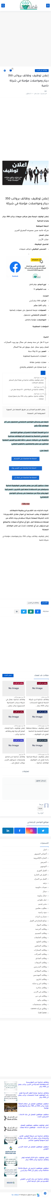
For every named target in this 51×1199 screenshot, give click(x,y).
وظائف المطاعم (41, 971)
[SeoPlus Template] (38, 1195)
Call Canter (42, 1013)
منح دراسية (42, 912)
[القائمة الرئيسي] (48, 5)
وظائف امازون (41, 979)
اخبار (45, 850)
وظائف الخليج (41, 942)
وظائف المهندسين (40, 975)
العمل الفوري (42, 870)
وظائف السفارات (40, 950)
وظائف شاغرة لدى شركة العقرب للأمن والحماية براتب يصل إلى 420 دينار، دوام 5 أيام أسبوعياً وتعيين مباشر (33, 1138)
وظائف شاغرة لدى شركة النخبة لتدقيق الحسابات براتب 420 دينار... (39, 703)
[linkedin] (8, 831)
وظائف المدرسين (40, 967)
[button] (38, 611)
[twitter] (43, 831)
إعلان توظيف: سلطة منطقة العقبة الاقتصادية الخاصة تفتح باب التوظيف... (37, 732)
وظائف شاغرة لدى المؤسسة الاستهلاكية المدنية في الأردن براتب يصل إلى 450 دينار (33, 1085)
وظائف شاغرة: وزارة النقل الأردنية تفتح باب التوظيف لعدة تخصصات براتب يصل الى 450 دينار (33, 1095)
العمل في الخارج (40, 875)
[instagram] (31, 831)
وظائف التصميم (41, 933)
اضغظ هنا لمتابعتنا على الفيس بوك (23, 468)
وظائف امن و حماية (39, 983)
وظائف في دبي (41, 996)
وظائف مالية (42, 1000)
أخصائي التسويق (40, 854)
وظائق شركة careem (39, 1008)
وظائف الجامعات (40, 937)
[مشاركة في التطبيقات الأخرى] (17, 611)
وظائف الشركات (40, 954)
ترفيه (45, 883)
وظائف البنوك (41, 925)
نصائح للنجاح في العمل (38, 921)
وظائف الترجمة (41, 929)
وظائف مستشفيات (40, 1004)
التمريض (43, 862)
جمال (45, 891)
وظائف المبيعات (41, 962)
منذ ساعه (44, 697)
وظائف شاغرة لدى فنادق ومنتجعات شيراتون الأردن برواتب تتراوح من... (15, 760)
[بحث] (3, 5)
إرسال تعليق (41, 781)
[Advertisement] (25, 39)
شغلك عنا (15, 1195)
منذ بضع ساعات (18, 697)
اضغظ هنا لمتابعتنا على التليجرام (25, 459)
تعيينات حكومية (41, 887)
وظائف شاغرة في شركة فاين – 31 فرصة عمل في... (26, 390)
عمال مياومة (42, 896)
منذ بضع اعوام (38, 377)
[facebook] (19, 831)
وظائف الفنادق (41, 958)
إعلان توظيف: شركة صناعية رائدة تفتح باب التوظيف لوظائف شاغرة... (38, 760)
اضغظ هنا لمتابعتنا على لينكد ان (25, 478)
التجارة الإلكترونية (40, 858)
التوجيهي (43, 866)
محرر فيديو (43, 904)
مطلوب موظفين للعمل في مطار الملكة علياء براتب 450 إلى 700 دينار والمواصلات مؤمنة (33, 1106)
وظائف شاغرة (41, 988)
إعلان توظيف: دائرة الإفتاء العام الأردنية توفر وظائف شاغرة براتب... (15, 732)
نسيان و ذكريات (41, 916)
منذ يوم (21, 754)
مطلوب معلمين (41, 908)
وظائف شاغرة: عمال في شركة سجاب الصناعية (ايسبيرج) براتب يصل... (15, 703)
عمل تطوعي (42, 900)
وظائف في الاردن (41, 70)
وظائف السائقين (41, 946)
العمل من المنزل (40, 879)
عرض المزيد (8, 675)
